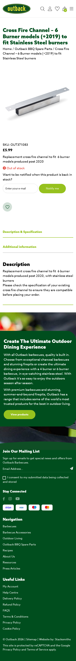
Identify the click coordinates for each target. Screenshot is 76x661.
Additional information (19, 247)
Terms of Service (37, 649)
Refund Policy (11, 605)
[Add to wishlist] (7, 207)
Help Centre (10, 593)
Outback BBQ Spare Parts (33, 49)
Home (7, 49)
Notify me (52, 188)
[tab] (38, 232)
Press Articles (11, 568)
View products (19, 415)
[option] (38, 99)
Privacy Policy (12, 622)
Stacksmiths (63, 639)
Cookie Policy (11, 629)
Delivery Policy (12, 598)
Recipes (8, 550)
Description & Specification (22, 232)
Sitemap (31, 639)
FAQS (6, 610)
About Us (9, 556)
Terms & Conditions (15, 617)
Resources (9, 562)
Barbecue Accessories (17, 532)
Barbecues (9, 526)
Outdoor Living (12, 538)
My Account (10, 586)
